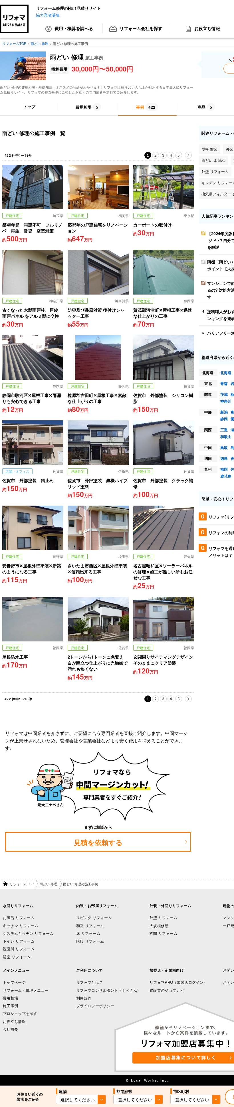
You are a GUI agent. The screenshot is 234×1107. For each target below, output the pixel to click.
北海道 (225, 372)
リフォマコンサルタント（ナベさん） (108, 990)
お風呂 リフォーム (19, 917)
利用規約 (83, 998)
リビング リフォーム (94, 917)
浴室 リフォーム (17, 956)
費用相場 (10, 998)
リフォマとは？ (89, 982)
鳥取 (224, 447)
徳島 (224, 458)
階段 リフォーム (90, 941)
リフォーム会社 (141, 28)
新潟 (224, 412)
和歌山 (225, 436)
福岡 (224, 469)
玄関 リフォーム (163, 933)
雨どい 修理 (48, 883)
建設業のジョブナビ (167, 990)
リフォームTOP (22, 883)
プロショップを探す (20, 1013)
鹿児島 (225, 476)
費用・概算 (74, 28)
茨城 (224, 394)
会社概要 (10, 1029)
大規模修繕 (159, 925)
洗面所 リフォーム (19, 948)
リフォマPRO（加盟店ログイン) (177, 982)
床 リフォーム (88, 933)
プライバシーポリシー (95, 1005)
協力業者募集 (48, 15)
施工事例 (10, 1005)
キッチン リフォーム (20, 925)
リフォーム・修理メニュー (26, 990)
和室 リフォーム (90, 925)
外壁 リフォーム (163, 917)
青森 (224, 383)
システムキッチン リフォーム (28, 933)
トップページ (14, 982)
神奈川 (225, 401)
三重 (224, 429)
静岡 (224, 419)
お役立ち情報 (14, 1021)
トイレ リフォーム (19, 941)
